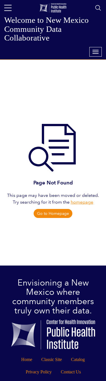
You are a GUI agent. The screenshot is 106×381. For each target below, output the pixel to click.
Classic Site (51, 359)
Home (26, 359)
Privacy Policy (39, 371)
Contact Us (71, 371)
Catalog (78, 359)
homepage (82, 202)
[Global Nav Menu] (8, 8)
